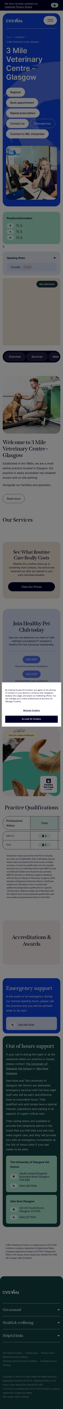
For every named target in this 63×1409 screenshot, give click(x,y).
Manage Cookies (31, 710)
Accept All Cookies (31, 719)
